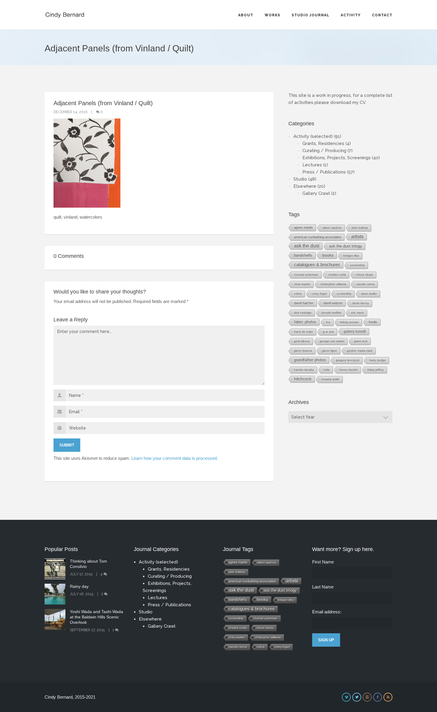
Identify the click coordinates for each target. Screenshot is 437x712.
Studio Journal (310, 15)
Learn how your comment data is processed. (174, 458)
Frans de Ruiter (303, 331)
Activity (351, 15)
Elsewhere (304, 186)
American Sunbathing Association (317, 237)
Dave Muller (369, 293)
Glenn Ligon (329, 350)
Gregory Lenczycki (347, 360)
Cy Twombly (344, 293)
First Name (323, 561)
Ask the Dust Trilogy (345, 246)
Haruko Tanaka (304, 369)
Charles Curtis (337, 274)
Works (272, 15)
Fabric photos (305, 322)
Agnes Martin (303, 227)
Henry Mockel (348, 369)
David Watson (332, 303)
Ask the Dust (306, 245)
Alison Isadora (332, 227)
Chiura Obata (364, 274)
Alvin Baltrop (359, 227)
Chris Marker (302, 284)
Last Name (323, 586)
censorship (357, 265)
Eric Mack (357, 312)
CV (362, 102)
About (245, 15)
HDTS (327, 369)
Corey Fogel (319, 293)
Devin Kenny (360, 303)
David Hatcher (304, 303)
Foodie (373, 322)
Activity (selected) (313, 136)
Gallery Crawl (316, 193)
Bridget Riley (351, 255)
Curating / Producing (324, 150)
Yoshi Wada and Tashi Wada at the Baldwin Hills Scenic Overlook (96, 617)
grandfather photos (310, 360)
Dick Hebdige (303, 312)
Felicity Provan (349, 322)
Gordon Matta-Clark (359, 350)
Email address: (326, 611)
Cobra (298, 293)
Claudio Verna (365, 284)
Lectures (312, 165)
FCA (328, 322)
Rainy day (79, 586)
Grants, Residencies (323, 143)
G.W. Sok (328, 331)
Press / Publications (324, 172)
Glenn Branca (303, 350)
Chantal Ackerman (306, 274)
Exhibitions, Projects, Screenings (336, 157)
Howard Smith (330, 379)
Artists (357, 236)
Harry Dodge (377, 360)
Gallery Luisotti (355, 331)
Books (328, 255)
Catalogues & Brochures (317, 264)
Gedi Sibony (302, 341)
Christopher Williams (333, 284)
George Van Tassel (332, 341)
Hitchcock (303, 379)
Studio (300, 179)
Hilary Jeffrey (375, 369)
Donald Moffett (331, 312)
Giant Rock (360, 341)
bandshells (303, 255)
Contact (382, 15)
